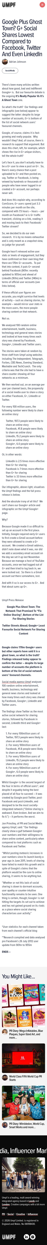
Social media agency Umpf (16, 682)
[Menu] (42, 4)
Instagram (33, 1237)
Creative (20, 1214)
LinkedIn (26, 1237)
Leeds (32, 1201)
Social (10, 1214)
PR (3, 1214)
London (6, 1204)
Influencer (33, 1214)
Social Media (10, 70)
